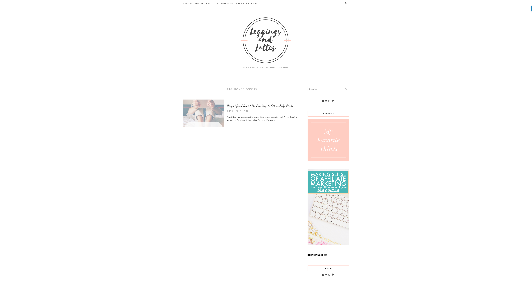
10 (247, 111)
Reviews (240, 3)
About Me (188, 3)
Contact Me (252, 3)
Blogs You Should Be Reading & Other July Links (260, 106)
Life (216, 3)
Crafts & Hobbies (203, 3)
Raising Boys (227, 3)
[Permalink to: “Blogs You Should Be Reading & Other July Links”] (203, 113)
